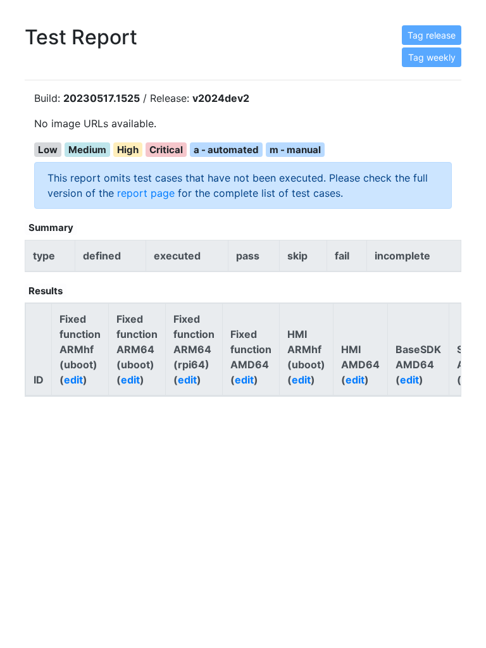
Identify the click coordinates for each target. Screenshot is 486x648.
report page (146, 193)
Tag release (432, 35)
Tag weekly (432, 57)
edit (73, 379)
